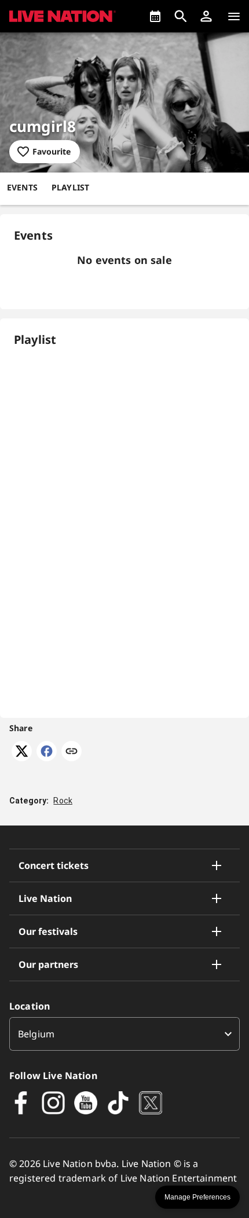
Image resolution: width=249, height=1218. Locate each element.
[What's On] (155, 16)
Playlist (70, 187)
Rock (62, 800)
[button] (206, 16)
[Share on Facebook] (46, 757)
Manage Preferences (197, 1197)
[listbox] (124, 1034)
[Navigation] (234, 16)
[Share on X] (22, 757)
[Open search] (180, 16)
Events (22, 187)
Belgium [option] (36, 1034)
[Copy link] (71, 752)
